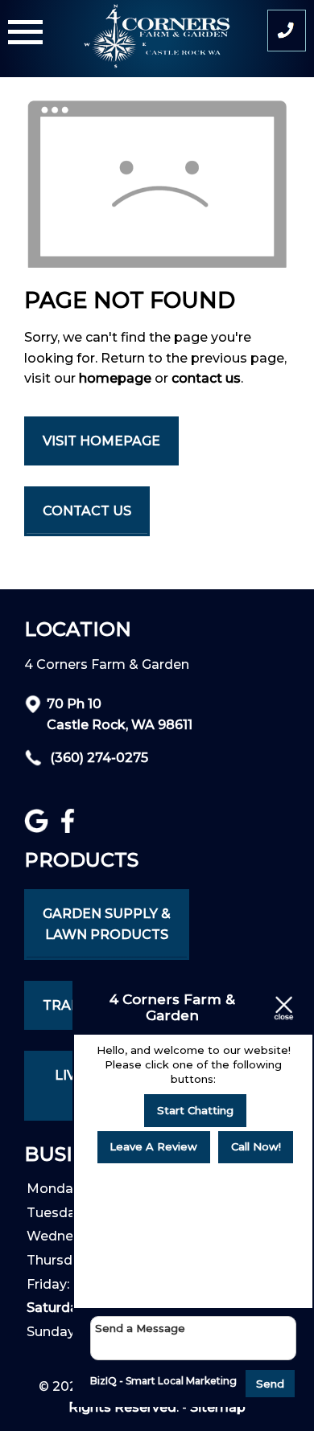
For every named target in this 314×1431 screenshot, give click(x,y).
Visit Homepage (101, 441)
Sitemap (218, 1407)
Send (270, 1383)
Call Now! (256, 1146)
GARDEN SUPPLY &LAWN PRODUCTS (107, 924)
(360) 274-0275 (97, 757)
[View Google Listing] (38, 828)
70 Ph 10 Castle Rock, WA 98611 (119, 714)
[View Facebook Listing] (70, 828)
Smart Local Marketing (181, 1381)
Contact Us (87, 511)
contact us (206, 378)
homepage (115, 378)
